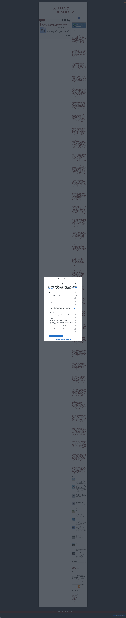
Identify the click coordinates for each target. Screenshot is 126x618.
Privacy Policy (68, 339)
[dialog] (63, 309)
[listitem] (63, 295)
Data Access (63, 339)
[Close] (80, 279)
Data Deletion (57, 339)
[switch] (75, 298)
